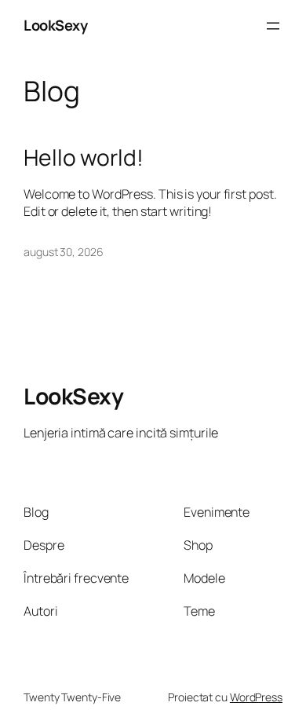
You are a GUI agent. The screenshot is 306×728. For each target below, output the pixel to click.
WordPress (256, 697)
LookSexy (55, 25)
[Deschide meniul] (273, 25)
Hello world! (84, 157)
